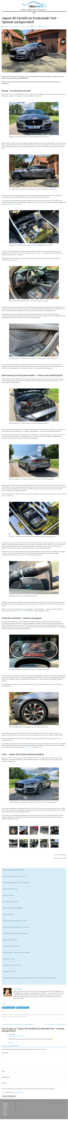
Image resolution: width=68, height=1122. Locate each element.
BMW (26, 555)
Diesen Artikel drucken (23, 1007)
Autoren (5, 1106)
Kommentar (5, 1052)
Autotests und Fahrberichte (14, 26)
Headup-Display (38, 1014)
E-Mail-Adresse (6, 1077)
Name (4, 1071)
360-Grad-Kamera (6, 1014)
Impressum (5, 1103)
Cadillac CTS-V (28, 747)
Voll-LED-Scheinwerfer (22, 1016)
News (4, 1112)
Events (4, 1113)
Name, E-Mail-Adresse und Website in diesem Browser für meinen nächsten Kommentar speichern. (29, 1088)
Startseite (5, 1107)
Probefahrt (4, 1016)
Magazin (5, 1115)
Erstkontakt (25, 1014)
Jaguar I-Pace (40, 253)
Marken (5, 1109)
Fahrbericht (31, 1014)
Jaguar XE (55, 1014)
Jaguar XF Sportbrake (23, 611)
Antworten (11, 1042)
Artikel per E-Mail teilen (9, 1007)
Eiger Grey (20, 1014)
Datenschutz (6, 1104)
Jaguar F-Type (13, 204)
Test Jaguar (9, 1016)
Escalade (40, 747)
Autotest (15, 1014)
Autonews (5, 26)
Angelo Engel (43, 26)
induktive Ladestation (47, 1014)
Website (4, 1083)
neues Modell (61, 1014)
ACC (12, 1014)
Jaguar (11, 94)
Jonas (10, 1034)
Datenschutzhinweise (18, 1092)
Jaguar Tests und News (26, 26)
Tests (4, 1110)
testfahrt (14, 1016)
